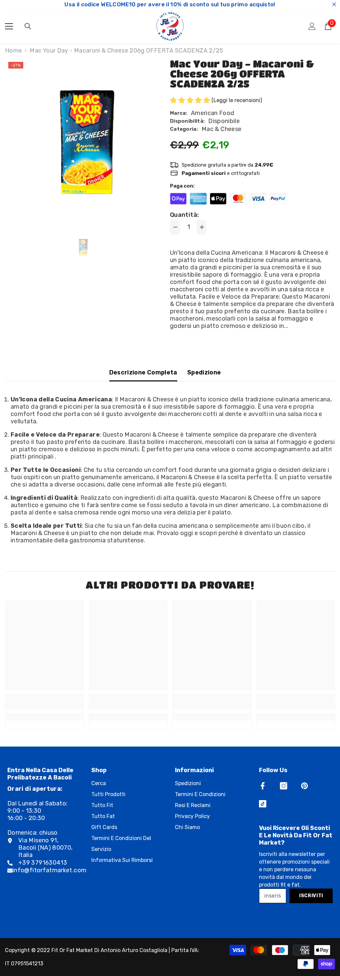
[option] (82, 143)
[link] (44, 706)
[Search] (28, 26)
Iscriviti (311, 896)
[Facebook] (263, 786)
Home (13, 50)
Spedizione (204, 372)
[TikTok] (263, 804)
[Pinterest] (304, 786)
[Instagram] (284, 786)
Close (334, 4)
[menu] (9, 26)
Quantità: (184, 214)
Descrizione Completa (143, 372)
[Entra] (312, 26)
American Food (212, 113)
